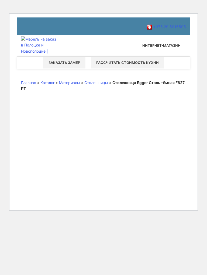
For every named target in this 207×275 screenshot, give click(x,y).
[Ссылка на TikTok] (63, 26)
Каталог (47, 82)
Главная (28, 82)
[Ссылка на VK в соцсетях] (56, 26)
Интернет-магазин (161, 45)
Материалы (69, 82)
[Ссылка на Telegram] (69, 26)
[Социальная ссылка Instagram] (30, 26)
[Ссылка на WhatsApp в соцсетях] (50, 26)
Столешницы (96, 82)
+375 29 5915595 (169, 26)
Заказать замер (64, 62)
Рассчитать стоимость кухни (127, 62)
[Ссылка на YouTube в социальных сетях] (37, 26)
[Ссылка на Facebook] (24, 26)
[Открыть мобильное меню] (103, 45)
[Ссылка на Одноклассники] (43, 26)
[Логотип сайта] (40, 45)
